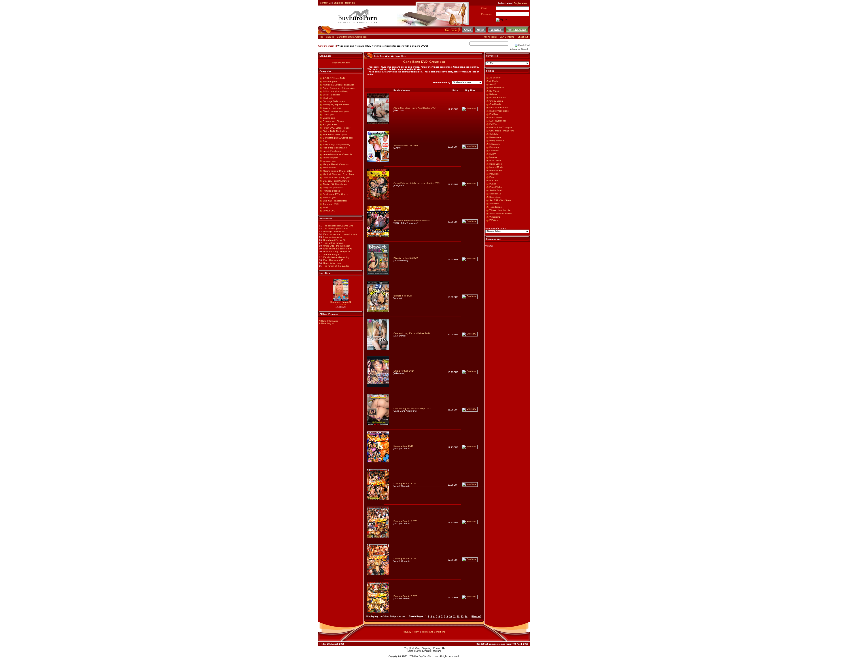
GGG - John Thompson (501, 127)
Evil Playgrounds (497, 121)
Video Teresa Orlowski (500, 213)
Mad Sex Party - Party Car (336, 251)
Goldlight (493, 134)
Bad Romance (496, 87)
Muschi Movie (496, 167)
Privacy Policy (411, 632)
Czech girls (328, 114)
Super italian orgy (332, 263)
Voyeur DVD (329, 210)
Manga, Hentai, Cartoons (335, 164)
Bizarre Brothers (497, 97)
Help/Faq (350, 3)
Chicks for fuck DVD (404, 371)
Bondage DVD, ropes (334, 101)
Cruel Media (495, 104)
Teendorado (495, 207)
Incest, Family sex (332, 151)
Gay (325, 141)
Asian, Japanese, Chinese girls (338, 88)
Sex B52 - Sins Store (500, 200)
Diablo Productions (499, 111)
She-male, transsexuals (335, 201)
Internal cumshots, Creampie (337, 154)
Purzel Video (495, 187)
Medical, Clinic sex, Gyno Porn (338, 174)
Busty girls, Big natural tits (336, 104)
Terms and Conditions (433, 632)
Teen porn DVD (331, 204)
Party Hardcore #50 (333, 260)
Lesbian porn (329, 161)
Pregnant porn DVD (333, 187)
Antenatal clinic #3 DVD (406, 145)
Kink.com (494, 147)
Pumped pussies (331, 191)
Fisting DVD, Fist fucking (335, 131)
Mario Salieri (495, 164)
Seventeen (495, 197)
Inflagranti (494, 144)
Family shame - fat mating (336, 257)
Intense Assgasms (332, 237)
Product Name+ (402, 90)
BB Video (494, 91)
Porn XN (493, 180)
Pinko (492, 177)
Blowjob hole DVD (403, 295)
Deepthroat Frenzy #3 (334, 240)
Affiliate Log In (326, 323)
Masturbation (329, 167)
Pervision (494, 174)
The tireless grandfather (335, 228)
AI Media (493, 81)
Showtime (494, 203)
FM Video (494, 124)
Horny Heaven (496, 140)
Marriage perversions (333, 231)
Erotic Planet (495, 117)
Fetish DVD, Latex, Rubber (336, 128)
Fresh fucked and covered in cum (340, 234)
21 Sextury (494, 77)
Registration (520, 3)
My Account (490, 37)
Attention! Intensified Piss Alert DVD (412, 220)
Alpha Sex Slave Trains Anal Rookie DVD (414, 108)
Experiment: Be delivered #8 (337, 248)
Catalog (330, 37)
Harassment (495, 137)
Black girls (328, 98)
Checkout (523, 37)
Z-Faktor (493, 220)
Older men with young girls (336, 177)
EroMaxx (493, 114)
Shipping (338, 3)
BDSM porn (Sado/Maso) (335, 91)
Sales (410, 651)
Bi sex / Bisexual (331, 94)
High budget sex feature (335, 147)
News (418, 651)
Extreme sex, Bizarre (333, 121)
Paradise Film (496, 170)
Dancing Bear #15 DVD (405, 521)
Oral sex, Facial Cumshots (336, 181)
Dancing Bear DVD (403, 446)
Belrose (493, 94)
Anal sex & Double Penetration (338, 85)
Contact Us (326, 3)
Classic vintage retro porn (336, 111)
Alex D (492, 84)
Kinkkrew (493, 150)
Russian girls (329, 197)
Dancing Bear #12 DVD (405, 483)
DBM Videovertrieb (498, 107)
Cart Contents (507, 37)
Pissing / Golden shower (335, 184)
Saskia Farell (495, 190)
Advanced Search (519, 49)
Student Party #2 (332, 254)
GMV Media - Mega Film (501, 130)
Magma (493, 157)
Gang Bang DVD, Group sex (352, 37)
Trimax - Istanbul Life (500, 210)
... (469, 616)
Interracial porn (330, 157)
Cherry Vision (496, 101)
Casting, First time (332, 108)
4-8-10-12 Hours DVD (334, 78)
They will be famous (333, 243)
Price (455, 90)
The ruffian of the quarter (336, 266)
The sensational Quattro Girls (338, 225)
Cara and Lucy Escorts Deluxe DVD (412, 333)
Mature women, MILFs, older (337, 171)
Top (321, 37)
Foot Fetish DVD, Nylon (335, 134)
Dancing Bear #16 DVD (405, 558)
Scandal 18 (495, 193)
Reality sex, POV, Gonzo (335, 194)
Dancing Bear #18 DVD (405, 596)
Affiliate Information (329, 321)
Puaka (492, 183)
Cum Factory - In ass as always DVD (412, 408)
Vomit (325, 207)
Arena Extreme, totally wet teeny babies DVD (416, 183)
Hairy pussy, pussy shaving (336, 144)
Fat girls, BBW (330, 124)
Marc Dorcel (495, 160)
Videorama (494, 217)
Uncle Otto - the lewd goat (336, 246)
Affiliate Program (432, 651)
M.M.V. (492, 154)
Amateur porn (330, 81)
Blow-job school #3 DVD (406, 258)
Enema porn (329, 118)
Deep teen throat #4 (340, 302)
